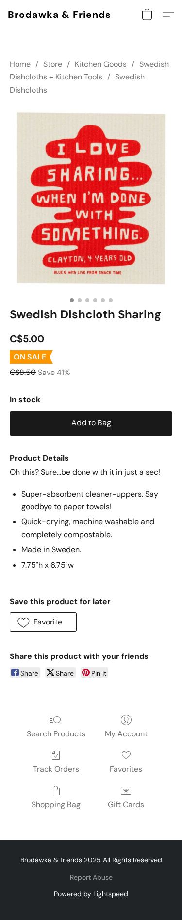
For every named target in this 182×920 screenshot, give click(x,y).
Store (52, 64)
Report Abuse (91, 877)
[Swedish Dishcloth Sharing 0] (91, 199)
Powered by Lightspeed (91, 893)
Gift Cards (126, 804)
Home (20, 64)
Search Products (56, 734)
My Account (126, 734)
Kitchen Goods (101, 64)
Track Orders (56, 769)
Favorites (126, 769)
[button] (59, 14)
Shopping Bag (56, 804)
